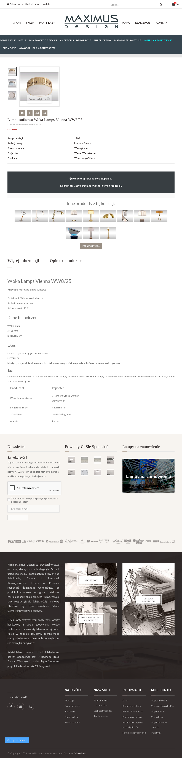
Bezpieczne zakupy (103, 710)
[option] (12, 71)
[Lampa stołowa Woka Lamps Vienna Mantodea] (40, 215)
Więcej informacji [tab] (23, 260)
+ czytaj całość (18, 697)
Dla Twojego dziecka (43, 40)
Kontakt (162, 22)
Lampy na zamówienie (158, 40)
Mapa (126, 22)
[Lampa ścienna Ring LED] (84, 472)
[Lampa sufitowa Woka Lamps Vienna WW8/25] (12, 71)
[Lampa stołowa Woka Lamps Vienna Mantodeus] (57, 215)
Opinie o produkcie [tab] (66, 260)
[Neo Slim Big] (71, 460)
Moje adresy (157, 717)
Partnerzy (47, 22)
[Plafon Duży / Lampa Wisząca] (97, 472)
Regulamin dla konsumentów (101, 703)
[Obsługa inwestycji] (148, 599)
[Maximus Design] (91, 22)
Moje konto (161, 690)
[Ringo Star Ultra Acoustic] (110, 460)
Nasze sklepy (71, 717)
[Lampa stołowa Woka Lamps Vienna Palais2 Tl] (23, 215)
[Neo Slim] (71, 472)
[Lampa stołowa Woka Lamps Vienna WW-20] (142, 215)
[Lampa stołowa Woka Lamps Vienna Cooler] (74, 232)
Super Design (102, 40)
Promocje (9, 48)
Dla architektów (44, 48)
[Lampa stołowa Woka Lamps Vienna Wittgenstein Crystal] (91, 232)
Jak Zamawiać (101, 716)
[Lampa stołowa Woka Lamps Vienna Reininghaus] (125, 215)
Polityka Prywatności (132, 711)
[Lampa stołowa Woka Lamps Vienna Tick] (108, 232)
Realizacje (143, 22)
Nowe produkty (72, 706)
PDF (37, 113)
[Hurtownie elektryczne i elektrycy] (91, 618)
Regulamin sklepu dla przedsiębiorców (132, 725)
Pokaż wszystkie (91, 245)
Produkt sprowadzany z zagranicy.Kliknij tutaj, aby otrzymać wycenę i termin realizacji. (91, 182)
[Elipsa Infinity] (110, 472)
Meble (22, 40)
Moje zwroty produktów (162, 706)
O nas (17, 22)
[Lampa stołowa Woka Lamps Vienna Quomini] (159, 215)
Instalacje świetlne (127, 40)
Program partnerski (132, 717)
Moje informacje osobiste (159, 725)
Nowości (24, 48)
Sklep (30, 22)
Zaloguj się (14, 4)
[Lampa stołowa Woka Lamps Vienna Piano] (108, 215)
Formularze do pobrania (134, 732)
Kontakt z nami (72, 722)
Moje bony (156, 732)
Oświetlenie (8, 40)
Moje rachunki (158, 711)
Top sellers (70, 711)
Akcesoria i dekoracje (75, 40)
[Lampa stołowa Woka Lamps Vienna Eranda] (74, 215)
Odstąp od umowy (17, 740)
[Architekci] (91, 580)
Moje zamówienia (159, 700)
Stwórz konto (32, 4)
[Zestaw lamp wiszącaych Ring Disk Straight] (97, 460)
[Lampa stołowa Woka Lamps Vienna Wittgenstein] (91, 215)
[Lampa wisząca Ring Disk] (84, 460)
